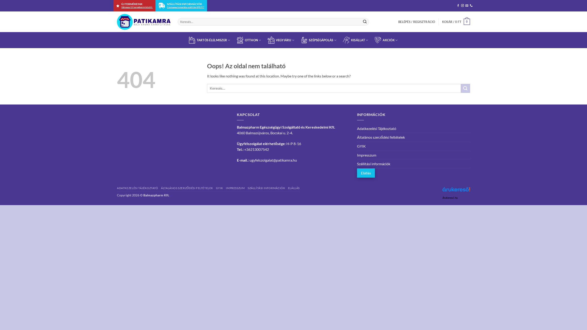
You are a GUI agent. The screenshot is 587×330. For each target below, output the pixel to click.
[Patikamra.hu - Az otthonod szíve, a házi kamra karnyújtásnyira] (144, 22)
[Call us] (471, 5)
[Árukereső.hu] (456, 191)
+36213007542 (256, 149)
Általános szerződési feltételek (381, 137)
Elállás (366, 173)
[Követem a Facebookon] (458, 5)
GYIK (361, 146)
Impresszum (366, 155)
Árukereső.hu (450, 198)
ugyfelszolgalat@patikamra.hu (273, 160)
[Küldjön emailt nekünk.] (466, 5)
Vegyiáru (283, 40)
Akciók (389, 40)
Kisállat (358, 40)
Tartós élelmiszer (212, 40)
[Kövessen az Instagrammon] (462, 5)
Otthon (251, 40)
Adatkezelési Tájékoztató (376, 128)
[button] (416, 22)
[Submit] (365, 22)
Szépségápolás (321, 40)
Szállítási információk (373, 164)
